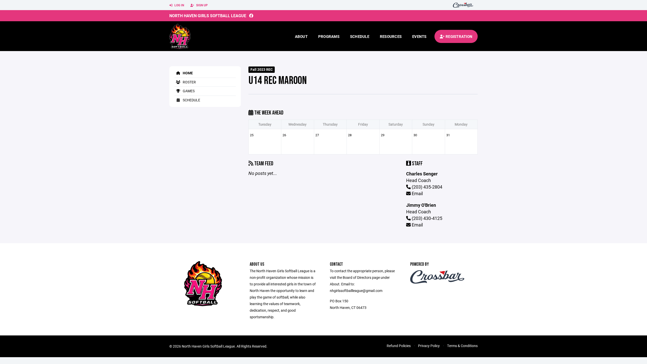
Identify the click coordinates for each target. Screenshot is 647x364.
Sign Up (201, 5)
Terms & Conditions (462, 345)
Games (188, 90)
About (301, 36)
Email (417, 193)
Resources (391, 36)
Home (187, 73)
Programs (328, 36)
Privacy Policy (429, 345)
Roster (189, 82)
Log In (179, 5)
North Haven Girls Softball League (207, 15)
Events (419, 36)
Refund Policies (399, 345)
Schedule (359, 36)
